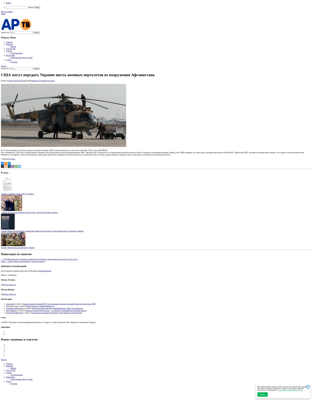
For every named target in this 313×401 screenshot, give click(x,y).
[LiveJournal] (9, 166)
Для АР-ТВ (10, 49)
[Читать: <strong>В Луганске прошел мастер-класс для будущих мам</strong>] (11, 210)
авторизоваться (44, 271)
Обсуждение (49, 81)
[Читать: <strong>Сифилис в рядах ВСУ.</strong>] (6, 192)
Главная (9, 42)
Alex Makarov (11, 311)
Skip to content (7, 12)
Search (3, 66)
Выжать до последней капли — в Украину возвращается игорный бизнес (56, 311)
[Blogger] (5, 166)
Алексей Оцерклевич (15, 308)
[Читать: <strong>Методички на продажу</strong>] (13, 245)
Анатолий (10, 304)
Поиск (31, 7)
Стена (8, 60)
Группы (14, 62)
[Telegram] (19, 166)
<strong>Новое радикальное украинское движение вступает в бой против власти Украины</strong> (42, 231)
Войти (8, 3)
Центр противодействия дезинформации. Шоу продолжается (57, 308)
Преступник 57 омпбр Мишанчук (40, 306)
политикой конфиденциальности (291, 390)
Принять (262, 394)
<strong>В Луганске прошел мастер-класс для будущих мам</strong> (29, 212)
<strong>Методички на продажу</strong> (18, 248)
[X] (2, 166)
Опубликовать (17, 53)
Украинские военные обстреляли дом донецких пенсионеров (56, 313)
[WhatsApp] (16, 166)
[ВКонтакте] (2, 163)
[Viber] (12, 166)
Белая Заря (10, 55)
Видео (13, 47)
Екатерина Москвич (14, 313)
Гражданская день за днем (21, 58)
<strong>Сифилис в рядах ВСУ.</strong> (17, 194)
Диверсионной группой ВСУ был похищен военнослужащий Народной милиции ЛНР (59, 304)
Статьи (9, 51)
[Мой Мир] (9, 163)
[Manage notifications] (308, 387)
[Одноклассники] (5, 163)
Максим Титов (38, 81)
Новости (9, 44)
